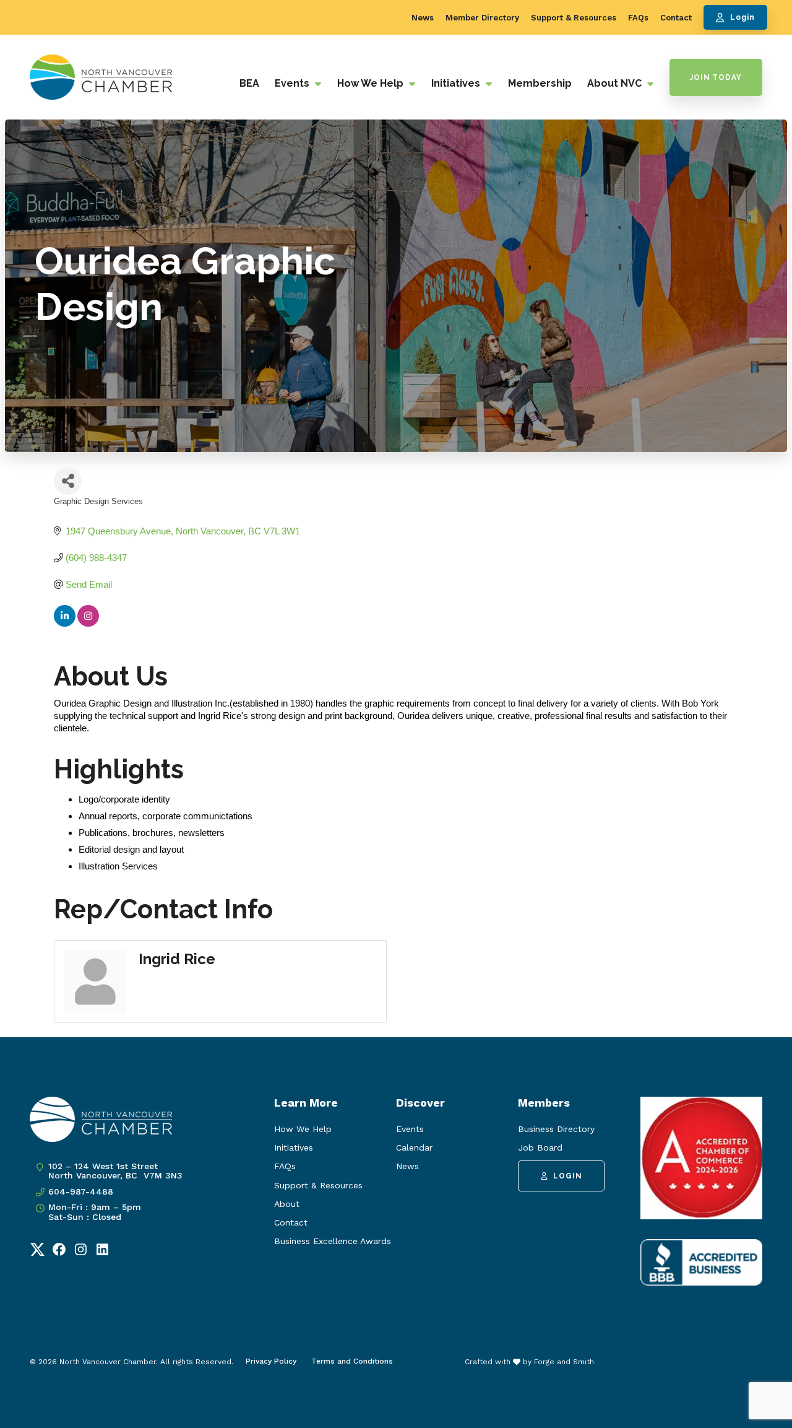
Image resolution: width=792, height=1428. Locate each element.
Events (293, 83)
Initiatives (457, 83)
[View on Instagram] (88, 623)
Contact (676, 17)
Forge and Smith (564, 1361)
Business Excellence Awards (332, 1241)
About (286, 1204)
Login (742, 17)
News (422, 17)
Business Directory (556, 1129)
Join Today (716, 77)
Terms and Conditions (352, 1361)
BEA (249, 83)
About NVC (615, 83)
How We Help (371, 83)
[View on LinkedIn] (64, 623)
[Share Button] (68, 481)
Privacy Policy (271, 1361)
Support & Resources (573, 17)
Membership (540, 83)
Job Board (540, 1147)
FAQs (638, 17)
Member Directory (482, 17)
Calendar (414, 1147)
